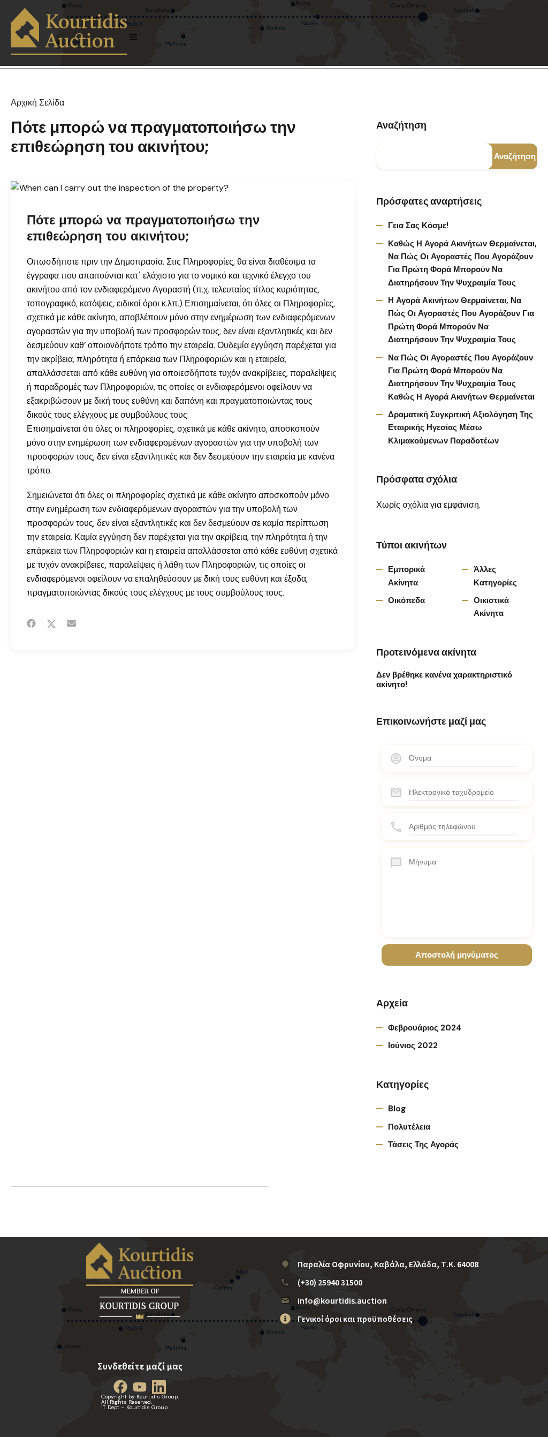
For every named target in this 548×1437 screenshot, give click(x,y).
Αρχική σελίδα (37, 103)
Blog (397, 1108)
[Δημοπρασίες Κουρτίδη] (69, 31)
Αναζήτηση (401, 126)
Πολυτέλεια (409, 1127)
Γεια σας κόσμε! (418, 225)
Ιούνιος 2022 (413, 1045)
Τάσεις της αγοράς (423, 1144)
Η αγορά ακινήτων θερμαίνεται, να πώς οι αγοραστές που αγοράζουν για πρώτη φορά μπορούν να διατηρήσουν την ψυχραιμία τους (461, 320)
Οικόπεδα (406, 600)
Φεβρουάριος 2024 (425, 1027)
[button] (133, 37)
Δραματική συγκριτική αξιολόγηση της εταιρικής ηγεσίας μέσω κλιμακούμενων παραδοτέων (460, 427)
